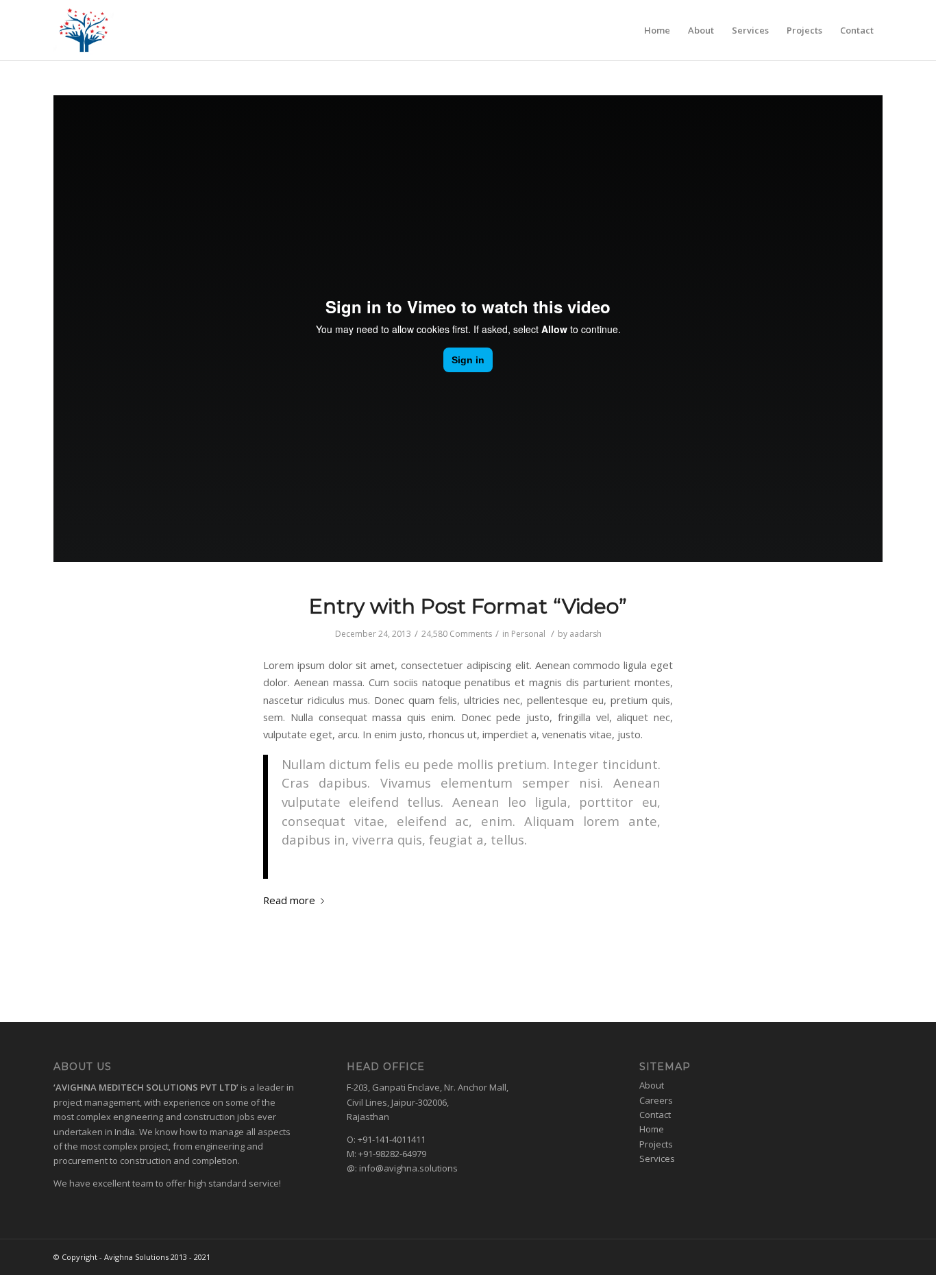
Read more (289, 900)
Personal (528, 634)
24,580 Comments (456, 634)
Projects (656, 1144)
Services (657, 1158)
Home (651, 1129)
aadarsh (585, 634)
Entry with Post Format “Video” (468, 606)
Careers (656, 1100)
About (651, 1085)
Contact (655, 1114)
